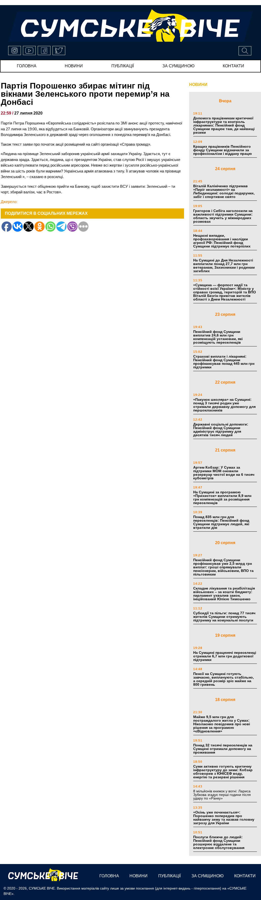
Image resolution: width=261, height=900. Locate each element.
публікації (122, 66)
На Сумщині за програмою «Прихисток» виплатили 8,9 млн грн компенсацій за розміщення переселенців (222, 497)
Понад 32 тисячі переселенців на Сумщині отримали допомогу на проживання (222, 748)
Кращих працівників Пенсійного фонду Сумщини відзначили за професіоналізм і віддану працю (222, 150)
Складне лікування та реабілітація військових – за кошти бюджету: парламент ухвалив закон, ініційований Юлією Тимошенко (224, 593)
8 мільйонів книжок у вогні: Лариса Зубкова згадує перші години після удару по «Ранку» (222, 794)
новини (74, 66)
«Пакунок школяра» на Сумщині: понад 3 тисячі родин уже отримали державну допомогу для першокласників (224, 404)
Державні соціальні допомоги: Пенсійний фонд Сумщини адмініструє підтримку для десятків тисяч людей (220, 429)
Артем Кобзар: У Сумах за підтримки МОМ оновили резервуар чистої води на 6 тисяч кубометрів (223, 472)
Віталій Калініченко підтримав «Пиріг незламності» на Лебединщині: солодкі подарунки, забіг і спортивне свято (224, 191)
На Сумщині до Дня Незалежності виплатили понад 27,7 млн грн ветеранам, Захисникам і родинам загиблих (224, 265)
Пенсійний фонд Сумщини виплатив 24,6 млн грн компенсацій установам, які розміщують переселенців (218, 337)
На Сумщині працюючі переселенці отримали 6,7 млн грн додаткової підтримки (224, 656)
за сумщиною (178, 66)
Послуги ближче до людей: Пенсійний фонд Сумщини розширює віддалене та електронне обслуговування (218, 842)
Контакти (233, 66)
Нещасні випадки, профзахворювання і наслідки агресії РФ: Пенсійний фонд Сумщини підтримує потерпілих (222, 240)
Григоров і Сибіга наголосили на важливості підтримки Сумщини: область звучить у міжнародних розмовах (223, 216)
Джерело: (9, 201)
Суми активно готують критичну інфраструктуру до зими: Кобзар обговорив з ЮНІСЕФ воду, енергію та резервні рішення (223, 771)
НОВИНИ (198, 84)
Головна (26, 66)
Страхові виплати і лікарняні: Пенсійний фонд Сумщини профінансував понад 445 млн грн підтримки (223, 361)
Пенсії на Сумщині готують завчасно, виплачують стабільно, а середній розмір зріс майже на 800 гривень (223, 679)
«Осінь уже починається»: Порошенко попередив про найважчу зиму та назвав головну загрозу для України (223, 817)
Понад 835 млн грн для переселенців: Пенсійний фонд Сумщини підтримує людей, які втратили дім (221, 522)
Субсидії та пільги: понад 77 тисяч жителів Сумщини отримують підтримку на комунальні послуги (224, 616)
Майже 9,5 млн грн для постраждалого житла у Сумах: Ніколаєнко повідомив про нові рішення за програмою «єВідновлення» (221, 724)
